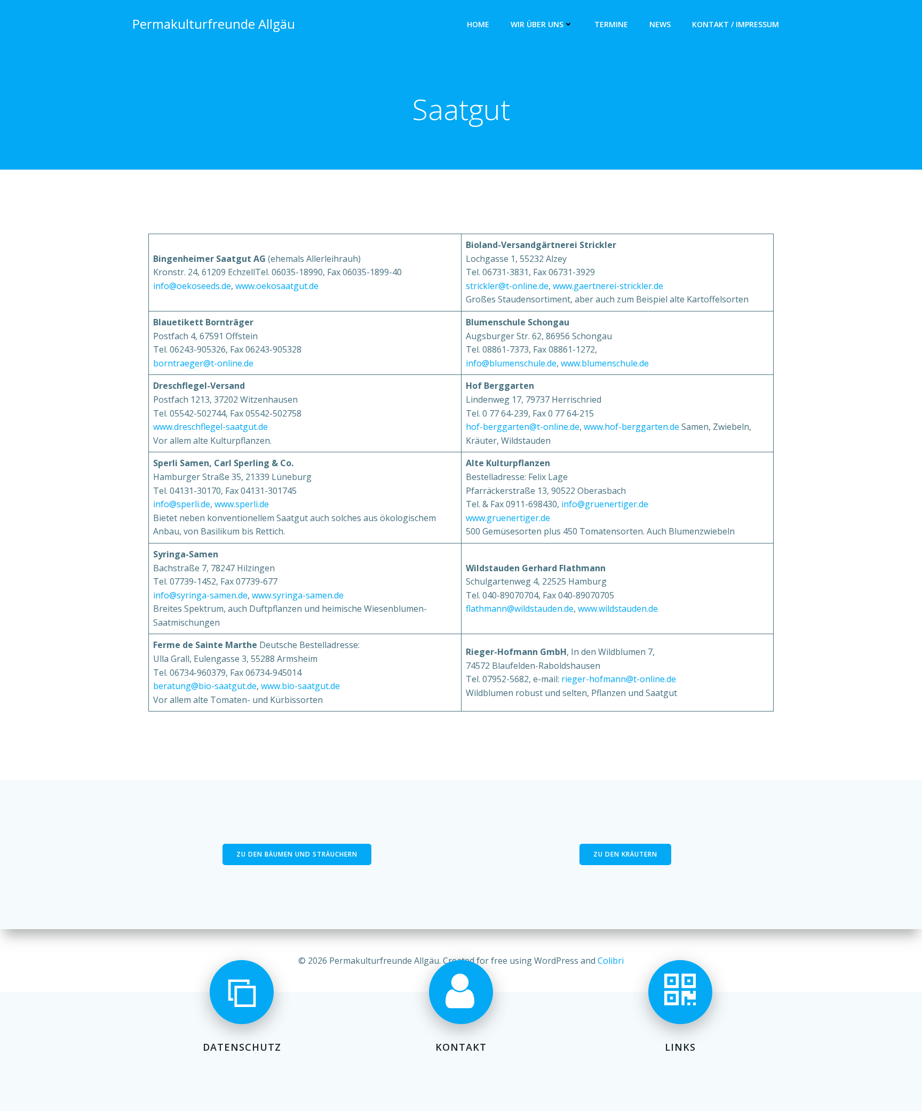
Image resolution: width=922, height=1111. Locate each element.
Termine (611, 24)
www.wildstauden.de (618, 608)
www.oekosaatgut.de (277, 286)
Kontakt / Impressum (735, 24)
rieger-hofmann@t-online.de (618, 679)
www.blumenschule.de (605, 363)
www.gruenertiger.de (508, 518)
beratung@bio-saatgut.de (205, 686)
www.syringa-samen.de (298, 595)
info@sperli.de (181, 504)
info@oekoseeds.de (192, 286)
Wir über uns (537, 24)
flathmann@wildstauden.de (520, 608)
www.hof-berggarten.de (631, 427)
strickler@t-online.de (507, 286)
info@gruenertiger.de (604, 504)
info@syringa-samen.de (200, 595)
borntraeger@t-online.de (203, 363)
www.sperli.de (241, 504)
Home (478, 24)
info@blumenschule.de (511, 363)
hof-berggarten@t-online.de (522, 427)
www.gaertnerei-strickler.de (608, 286)
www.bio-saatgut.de (300, 686)
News (660, 24)
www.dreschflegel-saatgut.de (210, 427)
